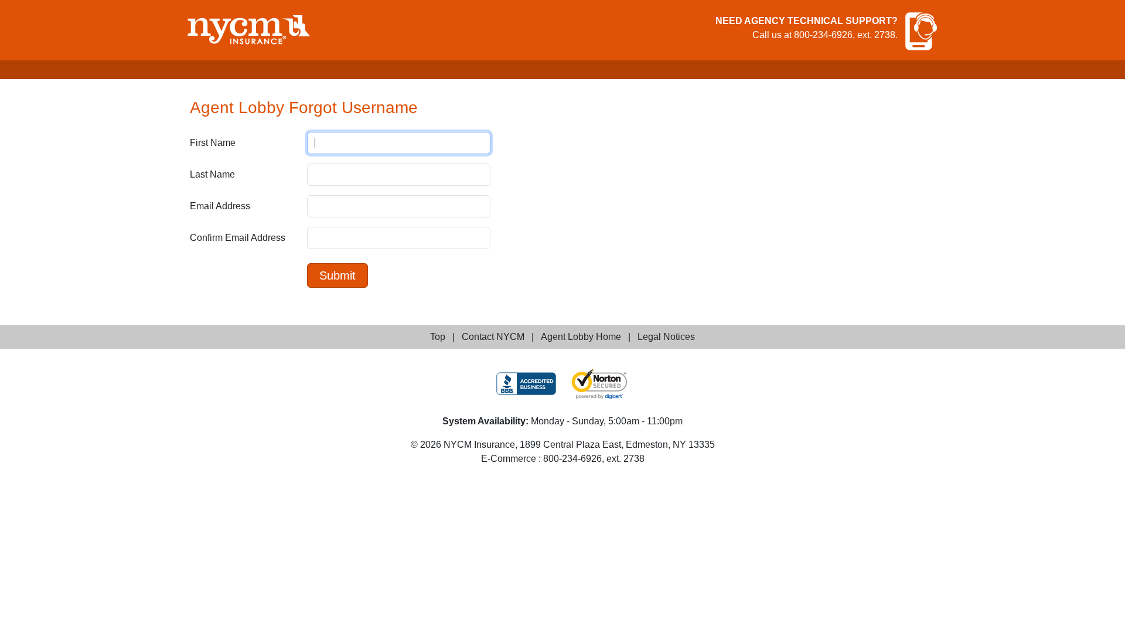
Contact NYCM (493, 337)
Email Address (220, 206)
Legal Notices (666, 337)
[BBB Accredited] (526, 383)
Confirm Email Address (237, 238)
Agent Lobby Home (581, 337)
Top (437, 337)
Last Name (212, 174)
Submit (337, 275)
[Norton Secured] (599, 384)
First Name (213, 143)
